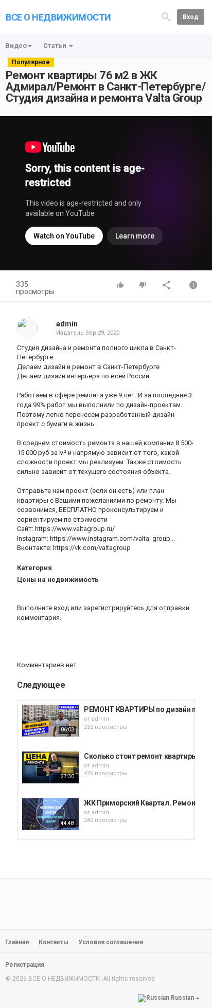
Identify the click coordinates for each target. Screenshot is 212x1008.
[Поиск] (166, 16)
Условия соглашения (110, 942)
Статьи (55, 45)
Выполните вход (43, 608)
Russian (182, 998)
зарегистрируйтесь (113, 608)
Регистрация (24, 964)
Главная (17, 942)
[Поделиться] (167, 286)
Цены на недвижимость (58, 579)
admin (67, 324)
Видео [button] (16, 45)
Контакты (53, 942)
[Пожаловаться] (193, 286)
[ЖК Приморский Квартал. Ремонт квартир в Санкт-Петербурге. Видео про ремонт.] (50, 814)
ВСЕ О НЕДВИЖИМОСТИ (58, 17)
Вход (191, 17)
